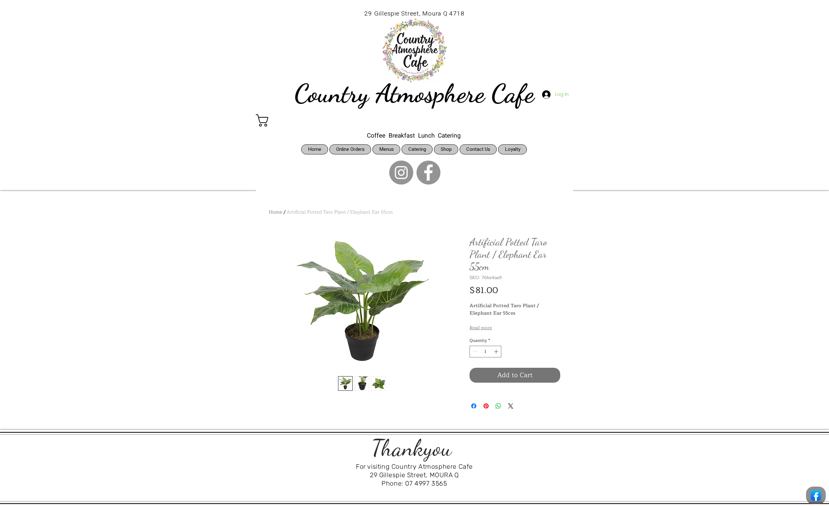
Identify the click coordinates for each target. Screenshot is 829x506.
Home (275, 212)
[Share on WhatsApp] (498, 406)
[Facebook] (428, 173)
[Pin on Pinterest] (486, 406)
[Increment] (497, 351)
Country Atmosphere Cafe (414, 93)
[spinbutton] (485, 351)
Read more (481, 328)
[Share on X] (511, 406)
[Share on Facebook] (474, 406)
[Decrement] (474, 351)
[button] (280, 120)
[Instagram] (401, 173)
